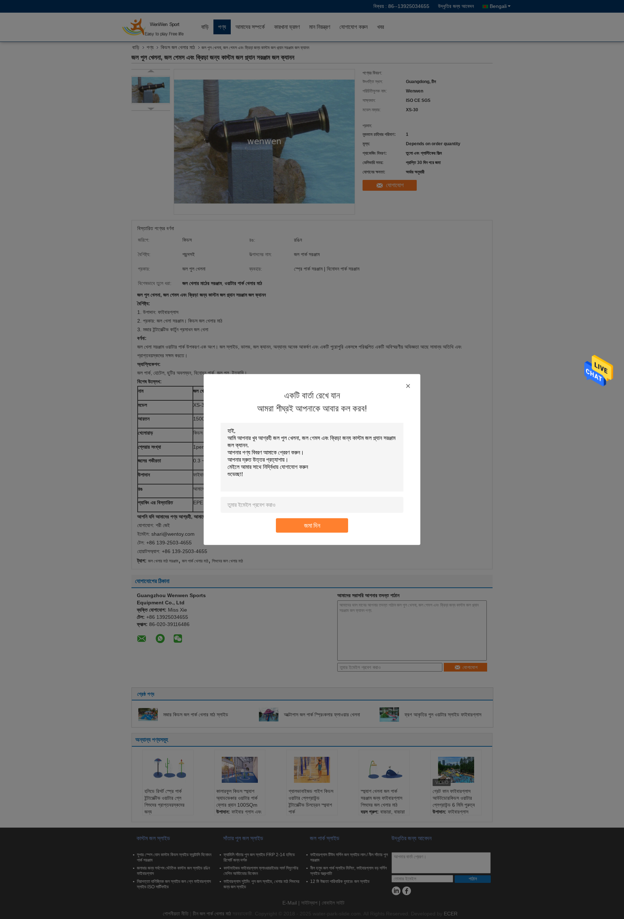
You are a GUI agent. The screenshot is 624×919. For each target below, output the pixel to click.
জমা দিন (312, 525)
